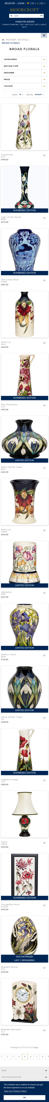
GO (41, 16)
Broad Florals (11, 43)
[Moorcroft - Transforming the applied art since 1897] (24, 9)
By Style (23, 40)
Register (10, 3)
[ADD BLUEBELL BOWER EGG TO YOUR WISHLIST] (44, 971)
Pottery (11, 40)
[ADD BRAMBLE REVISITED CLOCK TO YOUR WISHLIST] (44, 1034)
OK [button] (24, 1098)
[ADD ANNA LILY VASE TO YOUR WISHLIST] (44, 344)
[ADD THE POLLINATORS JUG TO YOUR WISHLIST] (44, 407)
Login (21, 3)
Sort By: (29, 95)
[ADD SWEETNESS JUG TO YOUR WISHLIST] (44, 156)
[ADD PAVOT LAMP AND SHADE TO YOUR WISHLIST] (44, 846)
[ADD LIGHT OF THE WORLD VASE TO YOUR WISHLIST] (44, 218)
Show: (14, 95)
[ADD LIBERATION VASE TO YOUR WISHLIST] (44, 595)
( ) (30, 3)
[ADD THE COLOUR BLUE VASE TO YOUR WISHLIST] (44, 281)
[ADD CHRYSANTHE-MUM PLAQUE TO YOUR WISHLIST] (44, 909)
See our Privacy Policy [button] (15, 1091)
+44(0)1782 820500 (24, 22)
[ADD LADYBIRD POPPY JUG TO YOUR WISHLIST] (44, 783)
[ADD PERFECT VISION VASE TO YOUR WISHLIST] (44, 658)
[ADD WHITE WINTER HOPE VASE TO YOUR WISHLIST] (44, 469)
